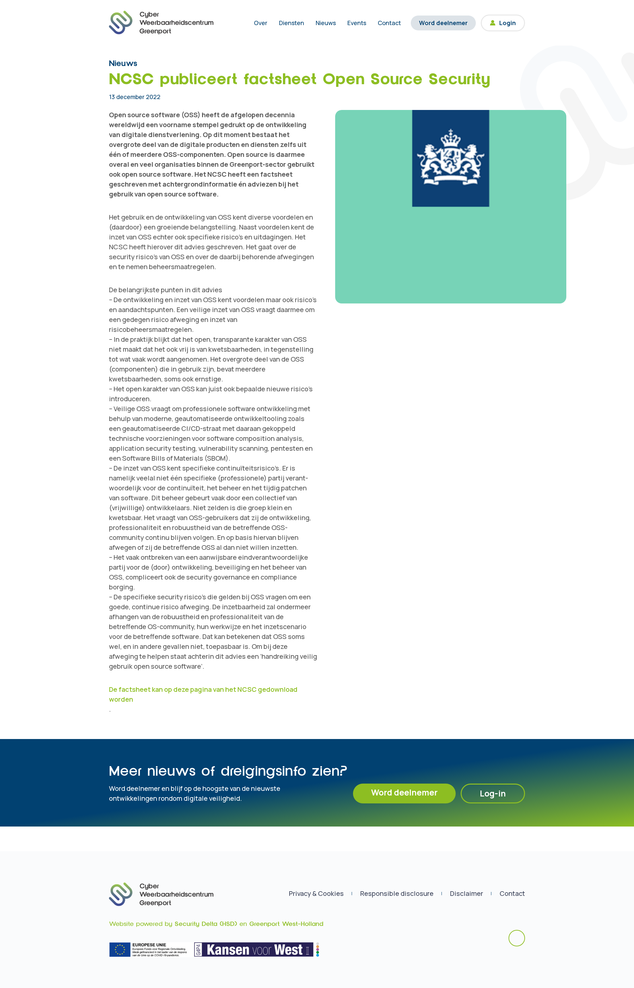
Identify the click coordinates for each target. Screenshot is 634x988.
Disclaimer (466, 893)
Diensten (291, 23)
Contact (389, 23)
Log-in (493, 793)
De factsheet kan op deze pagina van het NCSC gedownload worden (203, 694)
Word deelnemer (443, 23)
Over (260, 23)
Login (507, 23)
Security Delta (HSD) (206, 924)
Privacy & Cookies (316, 893)
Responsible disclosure (397, 893)
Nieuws (326, 23)
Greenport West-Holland (286, 924)
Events (356, 23)
